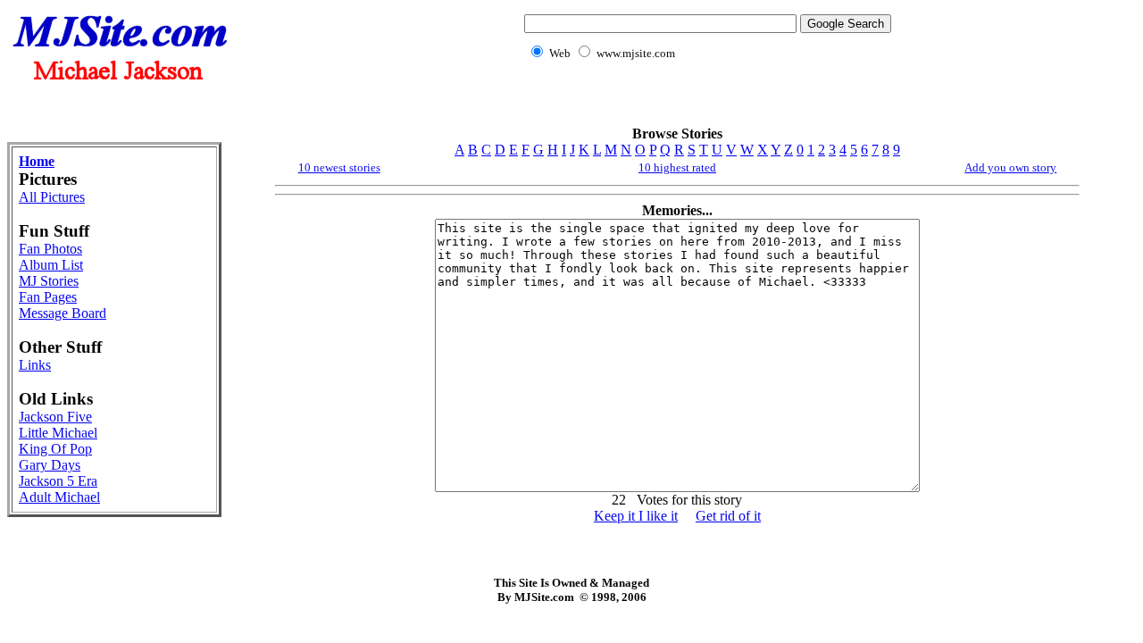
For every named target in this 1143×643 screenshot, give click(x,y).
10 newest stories (339, 167)
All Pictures (52, 197)
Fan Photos (50, 248)
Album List (51, 264)
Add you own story (1010, 167)
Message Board (62, 313)
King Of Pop (55, 448)
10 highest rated (677, 167)
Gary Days (49, 464)
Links (35, 364)
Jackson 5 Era (58, 481)
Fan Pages (48, 297)
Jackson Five (55, 416)
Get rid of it (728, 515)
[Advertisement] (705, 103)
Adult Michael (59, 497)
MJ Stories (49, 280)
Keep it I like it (636, 515)
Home (36, 161)
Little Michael (58, 432)
